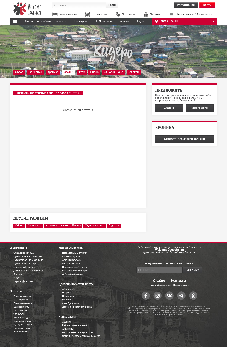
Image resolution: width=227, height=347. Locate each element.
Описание (35, 72)
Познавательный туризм (75, 253)
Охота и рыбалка (71, 264)
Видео (141, 21)
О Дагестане (104, 21)
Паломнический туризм (74, 267)
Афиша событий (21, 332)
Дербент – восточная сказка (77, 307)
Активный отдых (21, 318)
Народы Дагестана (23, 281)
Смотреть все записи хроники (184, 139)
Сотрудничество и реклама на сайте (81, 336)
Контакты (178, 280)
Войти (207, 5)
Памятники (68, 296)
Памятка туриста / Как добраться (194, 14)
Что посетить (129, 14)
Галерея (17, 274)
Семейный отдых (22, 321)
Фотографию (199, 108)
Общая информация (24, 253)
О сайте (159, 280)
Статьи (68, 72)
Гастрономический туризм (76, 271)
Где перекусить (100, 14)
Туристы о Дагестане (24, 267)
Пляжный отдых (21, 328)
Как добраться (21, 300)
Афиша (124, 21)
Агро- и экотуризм (71, 260)
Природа (66, 293)
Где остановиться (68, 14)
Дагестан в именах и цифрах (28, 271)
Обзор (19, 72)
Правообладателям (160, 285)
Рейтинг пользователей (74, 325)
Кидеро (62, 93)
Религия (66, 300)
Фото (81, 72)
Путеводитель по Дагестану (27, 257)
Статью (169, 108)
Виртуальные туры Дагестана (77, 333)
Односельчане (113, 72)
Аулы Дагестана (70, 303)
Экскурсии (81, 21)
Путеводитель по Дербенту (27, 264)
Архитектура (68, 289)
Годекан (133, 72)
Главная (22, 93)
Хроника (53, 72)
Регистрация (186, 5)
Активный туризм (71, 257)
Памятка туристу (22, 296)
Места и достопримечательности (45, 21)
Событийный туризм (72, 274)
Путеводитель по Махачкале (28, 260)
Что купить (156, 14)
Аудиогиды (67, 329)
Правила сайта (181, 285)
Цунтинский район (42, 93)
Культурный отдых (22, 325)
